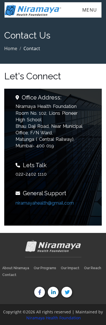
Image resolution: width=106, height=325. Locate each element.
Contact (9, 275)
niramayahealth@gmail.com (45, 203)
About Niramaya (15, 268)
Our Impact (70, 268)
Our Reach (92, 268)
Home (10, 48)
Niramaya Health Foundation (53, 317)
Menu (89, 10)
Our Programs (45, 268)
